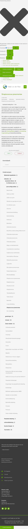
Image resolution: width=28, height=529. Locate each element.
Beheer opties (6, 60)
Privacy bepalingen (7, 79)
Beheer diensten (7, 62)
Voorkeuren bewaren (7, 75)
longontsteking (5, 133)
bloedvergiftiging (10, 131)
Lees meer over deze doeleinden (10, 65)
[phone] (5, 508)
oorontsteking (22, 131)
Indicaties (11, 99)
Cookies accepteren (7, 69)
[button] (14, 22)
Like (8, 153)
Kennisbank (4, 99)
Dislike (19, 153)
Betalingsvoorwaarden (6, 462)
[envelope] (2, 508)
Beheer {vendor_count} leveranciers (11, 63)
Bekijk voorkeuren (7, 72)
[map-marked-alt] (8, 508)
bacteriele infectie (20, 99)
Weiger (19, 69)
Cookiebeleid (6, 78)
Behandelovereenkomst (6, 458)
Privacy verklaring (5, 460)
